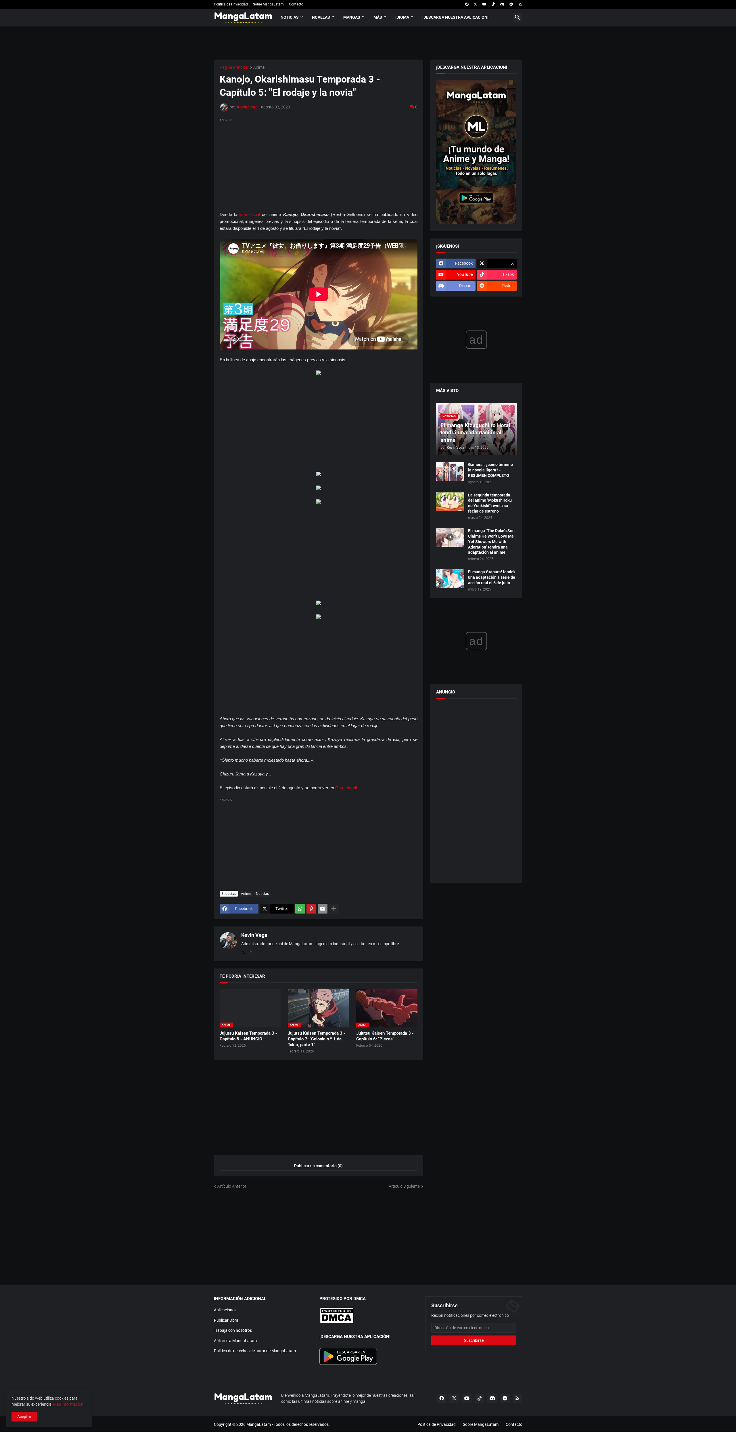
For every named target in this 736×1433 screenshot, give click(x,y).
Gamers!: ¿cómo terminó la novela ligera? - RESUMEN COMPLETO (490, 470)
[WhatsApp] (300, 909)
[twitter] (475, 4)
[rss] (520, 4)
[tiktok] (493, 4)
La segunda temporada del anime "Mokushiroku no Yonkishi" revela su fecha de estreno (490, 503)
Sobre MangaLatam (268, 4)
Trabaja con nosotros (233, 1330)
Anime (258, 67)
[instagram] (250, 953)
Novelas (321, 17)
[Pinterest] (311, 909)
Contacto (296, 4)
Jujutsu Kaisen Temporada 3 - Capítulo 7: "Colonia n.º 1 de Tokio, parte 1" (316, 1039)
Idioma (402, 17)
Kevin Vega (254, 935)
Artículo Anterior (231, 1186)
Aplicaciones (225, 1310)
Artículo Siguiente (404, 1186)
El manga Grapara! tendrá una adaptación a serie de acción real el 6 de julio (491, 577)
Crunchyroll (346, 787)
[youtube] (484, 4)
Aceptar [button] (24, 1416)
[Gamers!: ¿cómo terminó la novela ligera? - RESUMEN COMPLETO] (450, 471)
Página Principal (234, 67)
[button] (517, 17)
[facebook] (467, 4)
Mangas (351, 17)
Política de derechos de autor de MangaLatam (255, 1350)
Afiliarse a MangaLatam (235, 1340)
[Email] (322, 909)
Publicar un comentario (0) (318, 1165)
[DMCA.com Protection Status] (336, 1322)
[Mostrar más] (334, 909)
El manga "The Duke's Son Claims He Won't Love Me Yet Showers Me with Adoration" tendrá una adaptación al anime (491, 541)
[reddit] (511, 4)
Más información (68, 1404)
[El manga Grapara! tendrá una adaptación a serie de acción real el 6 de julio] (450, 578)
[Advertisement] (318, 163)
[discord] (502, 4)
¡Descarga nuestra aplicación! (455, 17)
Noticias (290, 17)
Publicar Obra (226, 1320)
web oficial (249, 214)
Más (377, 17)
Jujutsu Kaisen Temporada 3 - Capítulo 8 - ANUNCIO (248, 1036)
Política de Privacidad (231, 4)
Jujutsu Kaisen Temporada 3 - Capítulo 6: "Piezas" (385, 1036)
